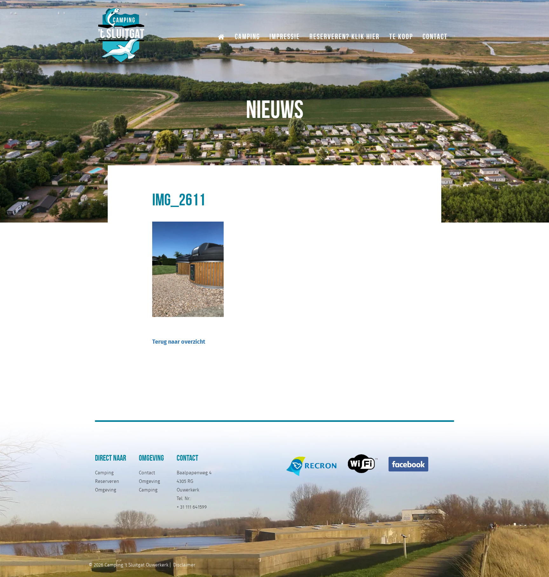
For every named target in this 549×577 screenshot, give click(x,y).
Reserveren (107, 481)
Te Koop (401, 36)
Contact (435, 36)
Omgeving (105, 489)
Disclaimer (184, 564)
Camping (247, 36)
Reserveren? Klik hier (344, 36)
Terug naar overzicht (178, 341)
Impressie (284, 36)
